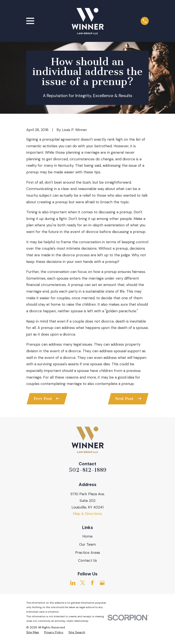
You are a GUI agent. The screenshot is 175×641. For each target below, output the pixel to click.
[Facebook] (92, 582)
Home (87, 536)
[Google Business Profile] (102, 582)
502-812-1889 (87, 470)
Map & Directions (87, 513)
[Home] (87, 21)
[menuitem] (32, 632)
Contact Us (87, 560)
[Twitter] (82, 582)
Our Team (87, 544)
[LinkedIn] (72, 582)
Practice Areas (87, 552)
